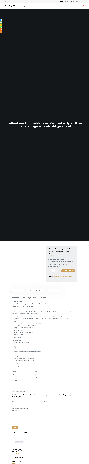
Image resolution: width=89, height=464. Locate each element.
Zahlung (61, 1)
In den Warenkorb (68, 270)
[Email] (1, 22)
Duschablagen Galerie (33, 6)
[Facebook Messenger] (1, 20)
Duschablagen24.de (11, 6)
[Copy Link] (1, 25)
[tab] (18, 290)
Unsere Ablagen (22, 6)
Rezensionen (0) (54, 291)
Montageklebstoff (42, 366)
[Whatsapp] (1, 27)
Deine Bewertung (16, 408)
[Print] (1, 29)
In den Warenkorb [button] (19, 457)
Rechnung (78, 1)
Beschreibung (18, 291)
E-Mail (46, 401)
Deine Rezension (16, 410)
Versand (66, 1)
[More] (1, 32)
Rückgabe (72, 1)
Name (13, 401)
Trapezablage (56, 276)
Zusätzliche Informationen (36, 291)
